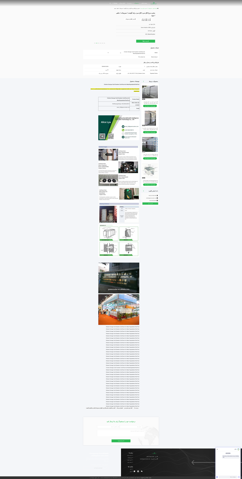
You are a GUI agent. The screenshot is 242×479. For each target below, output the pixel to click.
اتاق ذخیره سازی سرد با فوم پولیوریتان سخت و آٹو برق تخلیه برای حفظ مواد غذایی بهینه (151, 103)
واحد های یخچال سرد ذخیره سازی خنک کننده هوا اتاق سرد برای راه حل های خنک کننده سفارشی (150, 156)
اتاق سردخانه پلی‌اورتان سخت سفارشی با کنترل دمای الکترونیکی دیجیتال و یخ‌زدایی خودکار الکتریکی (150, 129)
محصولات (136, 3)
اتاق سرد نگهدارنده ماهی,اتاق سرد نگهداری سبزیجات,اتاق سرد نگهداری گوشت (100, 408)
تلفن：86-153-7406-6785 (152, 456)
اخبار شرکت (122, 3)
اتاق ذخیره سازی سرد (128, 408)
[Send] (217, 477)
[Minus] (217, 449)
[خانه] (154, 3)
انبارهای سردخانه (120, 408)
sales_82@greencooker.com (123, 107)
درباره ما (129, 3)
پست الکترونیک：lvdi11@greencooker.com (148, 458)
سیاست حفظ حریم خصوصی (146, 477)
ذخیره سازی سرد (143, 8)
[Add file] (239, 477)
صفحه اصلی (144, 3)
